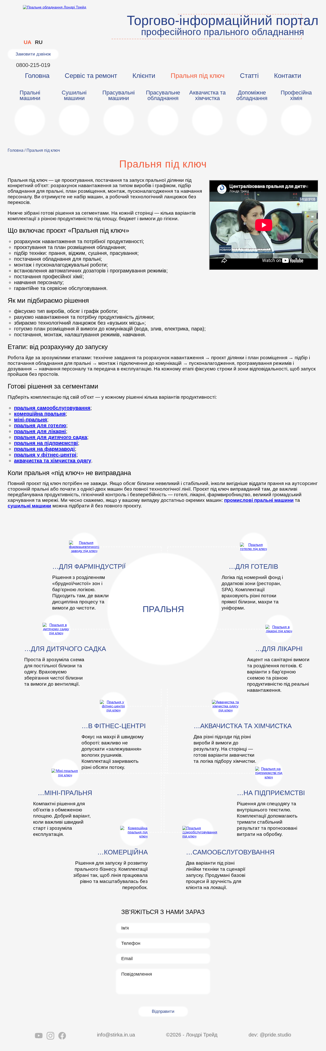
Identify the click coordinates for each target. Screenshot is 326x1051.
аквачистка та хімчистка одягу (52, 460)
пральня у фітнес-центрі (45, 455)
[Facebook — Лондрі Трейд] (62, 1036)
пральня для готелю (40, 425)
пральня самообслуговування (52, 408)
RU (39, 42)
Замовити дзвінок (33, 54)
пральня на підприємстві (46, 443)
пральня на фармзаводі (44, 449)
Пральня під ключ (198, 75)
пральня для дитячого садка (50, 437)
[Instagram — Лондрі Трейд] (50, 1036)
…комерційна (122, 852)
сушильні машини (29, 505)
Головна (37, 75)
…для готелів (253, 566)
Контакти (287, 75)
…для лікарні (279, 649)
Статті (249, 75)
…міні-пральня (65, 793)
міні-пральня (30, 419)
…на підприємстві (271, 793)
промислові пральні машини (259, 500)
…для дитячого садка (65, 649)
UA (27, 42)
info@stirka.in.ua (116, 1035)
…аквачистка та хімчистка (243, 726)
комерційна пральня (40, 414)
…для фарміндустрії (89, 566)
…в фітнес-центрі (114, 726)
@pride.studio (275, 1035)
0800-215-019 (33, 65)
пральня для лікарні (40, 431)
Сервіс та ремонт (91, 75)
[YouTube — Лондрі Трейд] (39, 1036)
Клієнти (143, 75)
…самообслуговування (230, 852)
